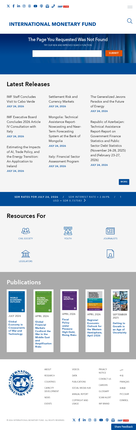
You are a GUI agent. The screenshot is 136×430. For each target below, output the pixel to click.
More (124, 182)
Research (49, 375)
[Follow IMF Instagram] (24, 6)
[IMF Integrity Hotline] (53, 6)
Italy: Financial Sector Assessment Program (64, 159)
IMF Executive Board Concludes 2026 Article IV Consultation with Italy (24, 124)
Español (124, 400)
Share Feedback (124, 427)
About (47, 369)
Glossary (104, 391)
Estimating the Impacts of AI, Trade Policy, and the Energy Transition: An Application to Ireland (23, 156)
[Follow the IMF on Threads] (29, 6)
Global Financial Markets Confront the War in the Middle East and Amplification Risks (43, 334)
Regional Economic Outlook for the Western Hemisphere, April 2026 (94, 328)
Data (74, 375)
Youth (68, 239)
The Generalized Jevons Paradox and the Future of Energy (107, 101)
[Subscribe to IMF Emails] (47, 6)
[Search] (129, 21)
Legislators (25, 261)
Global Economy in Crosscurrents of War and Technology (16, 328)
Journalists (110, 239)
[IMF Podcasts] (107, 420)
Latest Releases (28, 84)
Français (124, 382)
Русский (124, 394)
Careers (103, 385)
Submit (114, 53)
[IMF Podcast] (41, 6)
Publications (79, 382)
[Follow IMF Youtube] (35, 6)
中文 (122, 375)
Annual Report (80, 394)
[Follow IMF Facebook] (14, 6)
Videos (75, 369)
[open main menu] (130, 7)
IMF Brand (104, 403)
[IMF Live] (63, 6)
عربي (121, 369)
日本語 (123, 388)
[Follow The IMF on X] (8, 6)
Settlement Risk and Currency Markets (63, 99)
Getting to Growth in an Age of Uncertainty (120, 328)
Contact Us (105, 379)
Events (48, 403)
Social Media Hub (81, 388)
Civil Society (25, 239)
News (47, 397)
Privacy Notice (103, 371)
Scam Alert (105, 397)
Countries (49, 382)
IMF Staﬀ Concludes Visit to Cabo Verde (21, 99)
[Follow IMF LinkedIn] (18, 6)
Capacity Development (51, 389)
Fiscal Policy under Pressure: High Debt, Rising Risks (69, 327)
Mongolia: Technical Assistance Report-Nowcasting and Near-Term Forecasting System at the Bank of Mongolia (65, 129)
